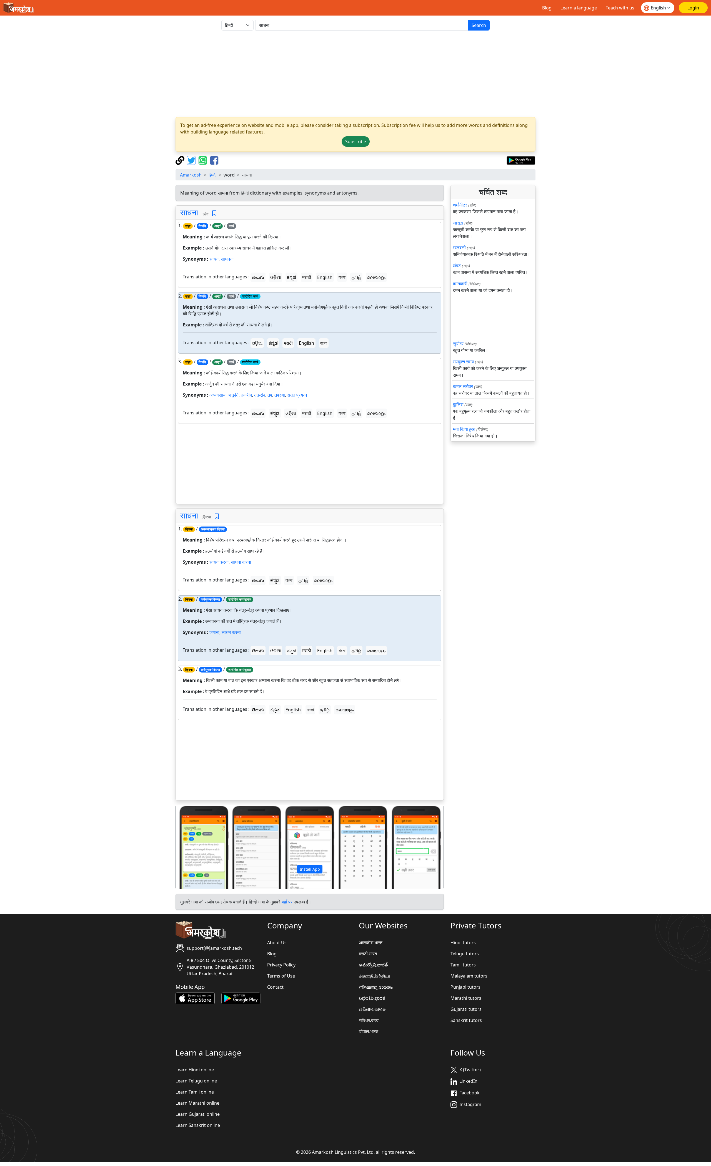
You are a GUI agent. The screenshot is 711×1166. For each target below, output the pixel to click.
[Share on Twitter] (192, 160)
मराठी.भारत (368, 954)
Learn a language (578, 8)
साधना (189, 212)
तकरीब (246, 395)
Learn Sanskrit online (198, 1125)
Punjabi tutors (465, 987)
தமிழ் (356, 277)
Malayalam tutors (468, 976)
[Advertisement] (355, 74)
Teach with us (620, 8)
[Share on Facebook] (214, 160)
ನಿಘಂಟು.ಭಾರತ (372, 998)
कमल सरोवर (463, 386)
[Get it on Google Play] (520, 160)
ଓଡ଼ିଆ (275, 277)
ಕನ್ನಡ (291, 277)
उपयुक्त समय (463, 362)
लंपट (457, 266)
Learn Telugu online (196, 1081)
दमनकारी (460, 284)
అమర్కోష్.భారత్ (373, 965)
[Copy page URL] (181, 160)
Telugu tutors (464, 954)
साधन (214, 259)
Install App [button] (310, 869)
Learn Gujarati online (198, 1114)
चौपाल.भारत (368, 1031)
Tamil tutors (463, 965)
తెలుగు (258, 277)
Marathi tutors (465, 998)
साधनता (227, 259)
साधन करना (219, 562)
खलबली (459, 248)
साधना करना (241, 562)
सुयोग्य (458, 344)
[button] (196, 847)
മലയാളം (376, 277)
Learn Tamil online (195, 1092)
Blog (547, 8)
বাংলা (342, 277)
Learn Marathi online (197, 1103)
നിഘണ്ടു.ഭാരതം (376, 987)
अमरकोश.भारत (370, 943)
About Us (277, 943)
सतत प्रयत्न (297, 395)
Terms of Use (281, 976)
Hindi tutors (463, 943)
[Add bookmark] (214, 213)
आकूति (233, 395)
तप (269, 395)
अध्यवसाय (217, 395)
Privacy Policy (281, 965)
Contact (275, 987)
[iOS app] (195, 998)
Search (479, 25)
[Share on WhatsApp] (203, 160)
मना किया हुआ (464, 429)
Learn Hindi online (195, 1070)
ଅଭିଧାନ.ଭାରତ (372, 1009)
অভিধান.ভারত (369, 1020)
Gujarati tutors (466, 1009)
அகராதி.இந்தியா (374, 976)
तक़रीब (259, 395)
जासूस (458, 223)
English (324, 277)
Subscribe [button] (355, 141)
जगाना (214, 632)
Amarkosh (191, 175)
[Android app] (241, 998)
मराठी (306, 277)
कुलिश (458, 404)
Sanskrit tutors (466, 1020)
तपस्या (279, 395)
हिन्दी (213, 175)
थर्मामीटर (460, 205)
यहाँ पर (286, 902)
